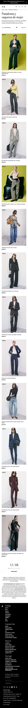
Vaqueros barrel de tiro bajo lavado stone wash (13, 422)
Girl (6, 619)
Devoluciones (8, 628)
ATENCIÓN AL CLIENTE (10, 632)
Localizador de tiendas (11, 637)
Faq (6, 631)
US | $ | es (8, 683)
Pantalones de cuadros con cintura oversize (13, 204)
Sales (6, 620)
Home (3, 9)
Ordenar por (23, 27)
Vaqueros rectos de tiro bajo (9, 247)
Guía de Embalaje (9, 651)
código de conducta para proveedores (11, 670)
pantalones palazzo (9, 583)
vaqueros (24, 20)
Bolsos (7, 611)
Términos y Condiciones (11, 661)
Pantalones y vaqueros (12, 9)
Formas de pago (9, 629)
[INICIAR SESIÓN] (19, 6)
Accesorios (8, 614)
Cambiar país (8, 652)
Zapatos (7, 612)
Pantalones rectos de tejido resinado (11, 334)
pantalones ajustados (19, 588)
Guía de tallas (8, 634)
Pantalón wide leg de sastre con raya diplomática (11, 73)
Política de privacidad (10, 659)
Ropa (6, 9)
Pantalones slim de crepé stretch (10, 466)
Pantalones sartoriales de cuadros (11, 160)
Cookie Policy (8, 658)
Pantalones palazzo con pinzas (10, 291)
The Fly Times (8, 644)
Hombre (7, 617)
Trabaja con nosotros (10, 649)
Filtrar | (6, 27)
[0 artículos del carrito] (25, 6)
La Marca (7, 643)
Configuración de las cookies (12, 666)
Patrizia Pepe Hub (9, 648)
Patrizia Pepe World (10, 646)
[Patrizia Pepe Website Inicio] (4, 6)
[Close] (26, 2)
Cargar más (14, 571)
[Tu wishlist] (22, 6)
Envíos (6, 626)
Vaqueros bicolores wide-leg (9, 117)
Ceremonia (7, 616)
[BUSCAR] (16, 6)
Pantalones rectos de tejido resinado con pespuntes (13, 554)
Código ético (8, 663)
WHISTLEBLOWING (9, 668)
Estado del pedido (9, 636)
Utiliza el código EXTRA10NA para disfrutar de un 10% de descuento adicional (14, 2)
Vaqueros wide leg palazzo (9, 378)
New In (6, 607)
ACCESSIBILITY (8, 664)
